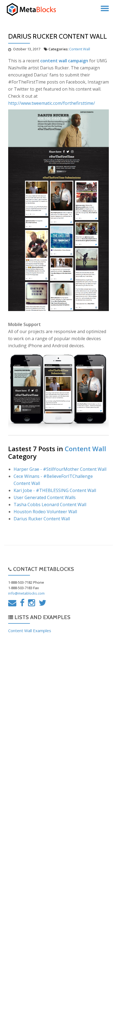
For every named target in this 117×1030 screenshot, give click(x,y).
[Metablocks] (33, 9)
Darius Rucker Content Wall (42, 519)
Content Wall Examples (29, 630)
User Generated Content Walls (45, 497)
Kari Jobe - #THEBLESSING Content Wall (55, 490)
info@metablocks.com (26, 593)
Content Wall (79, 49)
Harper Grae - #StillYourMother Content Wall (60, 469)
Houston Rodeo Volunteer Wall (45, 512)
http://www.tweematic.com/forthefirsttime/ (51, 103)
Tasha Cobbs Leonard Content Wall (50, 505)
